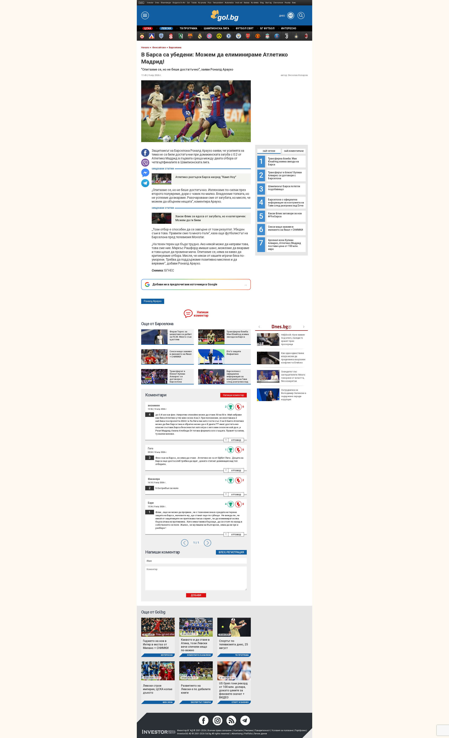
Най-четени (269, 151)
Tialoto (194, 3)
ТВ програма (242, 655)
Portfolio (248, 733)
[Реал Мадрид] (199, 36)
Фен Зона (168, 702)
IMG (142, 3)
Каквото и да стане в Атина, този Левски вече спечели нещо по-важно (195, 645)
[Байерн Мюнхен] (209, 36)
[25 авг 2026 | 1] (196, 627)
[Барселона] (190, 36)
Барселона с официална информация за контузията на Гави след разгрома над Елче (286, 202)
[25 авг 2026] (158, 627)
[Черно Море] (161, 36)
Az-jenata (202, 3)
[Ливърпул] (267, 36)
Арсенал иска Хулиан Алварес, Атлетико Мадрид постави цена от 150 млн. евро (284, 244)
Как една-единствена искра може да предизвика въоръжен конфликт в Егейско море (281, 359)
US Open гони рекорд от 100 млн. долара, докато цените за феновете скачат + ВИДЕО (233, 690)
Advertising (237, 733)
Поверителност (262, 730)
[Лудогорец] (180, 36)
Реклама (248, 730)
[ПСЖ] (277, 36)
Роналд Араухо (153, 301)
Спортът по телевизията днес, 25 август (233, 644)
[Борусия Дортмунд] (219, 36)
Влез (222, 552)
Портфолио (300, 730)
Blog (262, 3)
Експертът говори (201, 702)
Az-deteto (255, 3)
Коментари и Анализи (199, 655)
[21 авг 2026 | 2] (234, 670)
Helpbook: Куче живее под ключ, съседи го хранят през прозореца (293, 339)
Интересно (167, 655)
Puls (209, 3)
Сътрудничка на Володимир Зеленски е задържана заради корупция (293, 395)
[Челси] (228, 36)
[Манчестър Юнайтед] (257, 36)
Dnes (157, 3)
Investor (150, 3)
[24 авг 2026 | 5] (196, 670)
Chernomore (278, 3)
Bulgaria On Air (179, 3)
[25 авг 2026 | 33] (158, 670)
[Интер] (296, 36)
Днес (286, 16)
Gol (188, 3)
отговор (236, 440)
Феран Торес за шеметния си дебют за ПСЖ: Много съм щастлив (181, 335)
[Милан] (305, 36)
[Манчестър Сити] (238, 36)
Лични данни (260, 733)
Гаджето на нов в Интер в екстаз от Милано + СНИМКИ (156, 644)
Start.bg (268, 3)
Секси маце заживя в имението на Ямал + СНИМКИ (285, 228)
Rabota (246, 3)
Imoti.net (238, 3)
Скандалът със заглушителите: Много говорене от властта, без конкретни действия (281, 378)
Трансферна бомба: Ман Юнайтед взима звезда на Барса (283, 161)
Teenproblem (218, 3)
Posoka (287, 3)
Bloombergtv (166, 3)
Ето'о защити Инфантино (234, 352)
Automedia (229, 3)
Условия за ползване (282, 730)
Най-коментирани (294, 151)
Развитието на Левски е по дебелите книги (195, 689)
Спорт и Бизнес (240, 702)
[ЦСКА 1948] (170, 36)
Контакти (238, 730)
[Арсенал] (248, 36)
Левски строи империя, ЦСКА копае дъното (157, 689)
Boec (294, 3)
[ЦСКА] (141, 36)
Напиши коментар (201, 313)
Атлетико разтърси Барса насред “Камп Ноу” (205, 177)
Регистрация (235, 552)
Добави (196, 595)
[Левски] (151, 36)
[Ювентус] (286, 36)
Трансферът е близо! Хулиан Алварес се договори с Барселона (285, 175)
